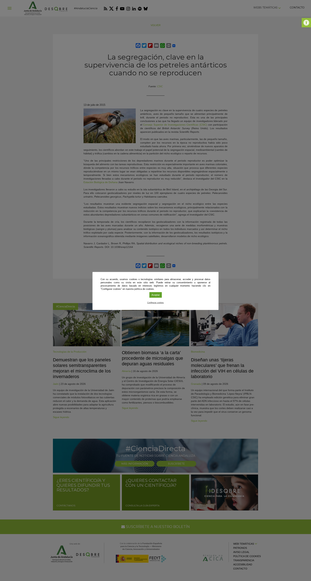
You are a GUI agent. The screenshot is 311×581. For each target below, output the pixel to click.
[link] (306, 22)
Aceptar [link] (156, 295)
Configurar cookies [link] (155, 302)
